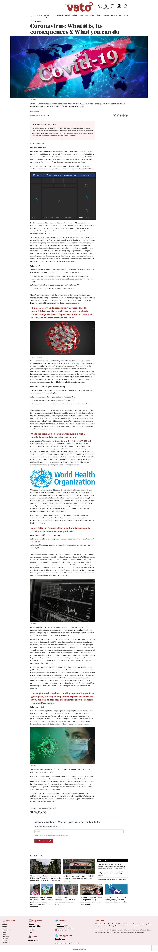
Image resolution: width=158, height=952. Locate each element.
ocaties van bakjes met (62, 943)
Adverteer (100, 7)
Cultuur (98, 15)
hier (99, 932)
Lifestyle (114, 15)
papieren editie (73, 943)
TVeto (126, 15)
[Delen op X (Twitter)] (117, 115)
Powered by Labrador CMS (79, 949)
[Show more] (62, 139)
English (4, 940)
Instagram (32, 926)
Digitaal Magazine (47, 16)
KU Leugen (5, 938)
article (52, 808)
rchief (57, 941)
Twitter (31, 928)
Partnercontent (7, 942)
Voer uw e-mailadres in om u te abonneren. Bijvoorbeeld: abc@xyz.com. (52, 835)
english (33, 808)
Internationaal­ (6, 930)
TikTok (38, 926)
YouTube (31, 930)
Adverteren (60, 926)
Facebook (31, 924)
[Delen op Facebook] (114, 115)
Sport (120, 15)
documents (47, 441)
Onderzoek (105, 15)
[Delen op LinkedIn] (120, 115)
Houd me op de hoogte (44, 841)
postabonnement (68, 928)
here (92, 169)
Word (58, 924)
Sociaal (67, 15)
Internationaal (83, 15)
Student (74, 15)
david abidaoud (43, 808)
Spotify (31, 932)
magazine (60, 939)
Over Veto (119, 7)
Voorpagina (38, 15)
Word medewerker (106, 8)
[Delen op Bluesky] (126, 115)
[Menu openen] (31, 16)
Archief (112, 7)
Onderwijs (60, 15)
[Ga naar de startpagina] (79, 7)
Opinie (92, 15)
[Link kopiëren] (123, 115)
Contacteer (60, 930)
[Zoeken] (125, 7)
